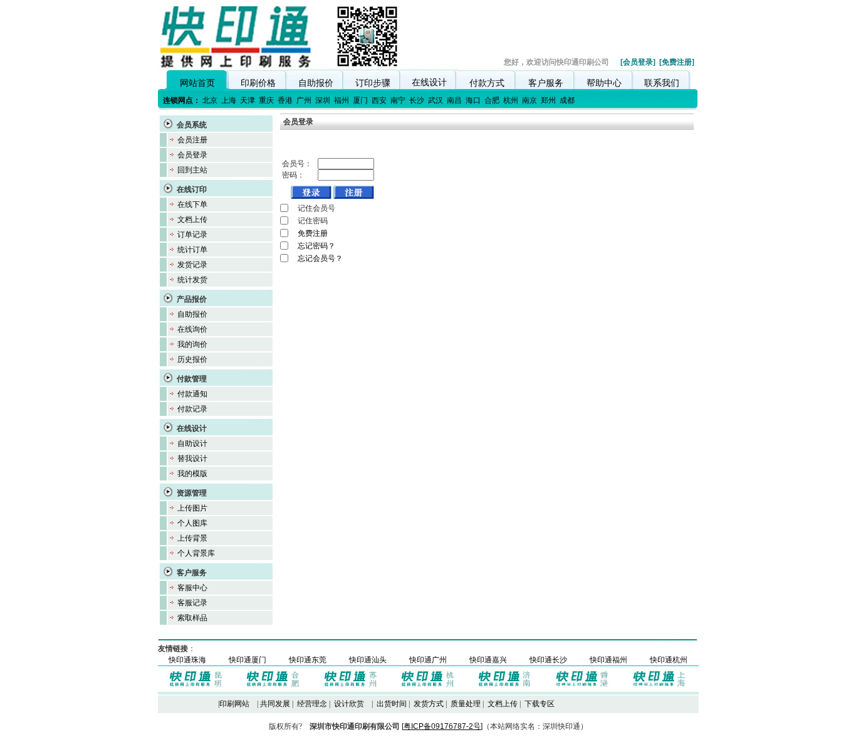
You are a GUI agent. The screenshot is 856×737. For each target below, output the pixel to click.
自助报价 (315, 83)
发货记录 (192, 264)
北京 (209, 100)
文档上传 (192, 219)
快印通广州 (428, 659)
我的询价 (192, 344)
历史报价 (192, 359)
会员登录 (192, 155)
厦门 (360, 100)
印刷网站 (234, 703)
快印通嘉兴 (488, 659)
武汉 (435, 100)
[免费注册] (676, 62)
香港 (285, 100)
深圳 (322, 100)
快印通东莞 (307, 659)
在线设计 (429, 82)
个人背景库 (196, 553)
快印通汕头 (368, 659)
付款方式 (486, 83)
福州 (341, 100)
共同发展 (275, 703)
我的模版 (192, 473)
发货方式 (429, 703)
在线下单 (192, 204)
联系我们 (661, 83)
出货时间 (392, 703)
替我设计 (192, 458)
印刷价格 (258, 83)
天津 (247, 100)
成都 (567, 100)
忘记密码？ (316, 245)
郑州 (548, 100)
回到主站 (192, 170)
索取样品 (192, 617)
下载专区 (540, 703)
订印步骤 (372, 83)
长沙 (416, 100)
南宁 (397, 100)
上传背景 (192, 538)
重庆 (266, 100)
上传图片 (192, 508)
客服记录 (192, 602)
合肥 (491, 100)
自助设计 (192, 443)
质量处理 (466, 703)
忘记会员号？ (320, 258)
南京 (529, 100)
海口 (473, 100)
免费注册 (313, 233)
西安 (379, 100)
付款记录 (192, 409)
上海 (228, 100)
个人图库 (192, 523)
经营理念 (312, 703)
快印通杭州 (668, 659)
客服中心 (192, 587)
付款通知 (192, 394)
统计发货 (192, 279)
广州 (303, 100)
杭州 (510, 100)
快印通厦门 (247, 659)
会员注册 (192, 139)
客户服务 (545, 83)
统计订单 (192, 249)
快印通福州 (608, 659)
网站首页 (197, 83)
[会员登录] (637, 62)
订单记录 (192, 234)
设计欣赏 (349, 703)
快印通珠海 (187, 659)
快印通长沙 (548, 659)
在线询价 (192, 329)
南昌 (454, 100)
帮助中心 (604, 83)
